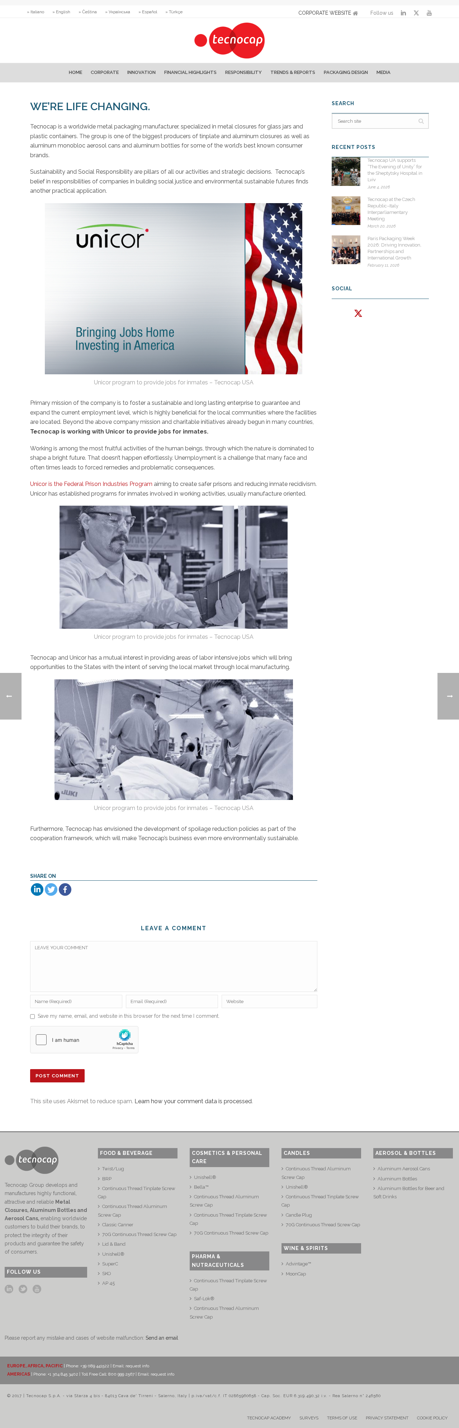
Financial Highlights (190, 72)
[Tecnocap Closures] (229, 40)
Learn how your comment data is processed (193, 1101)
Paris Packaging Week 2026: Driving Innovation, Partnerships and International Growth (394, 248)
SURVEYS (308, 1417)
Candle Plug (299, 1215)
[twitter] (23, 1289)
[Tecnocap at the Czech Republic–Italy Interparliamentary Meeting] (346, 210)
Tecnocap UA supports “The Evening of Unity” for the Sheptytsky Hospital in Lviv (395, 170)
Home (75, 72)
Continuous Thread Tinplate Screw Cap (136, 1192)
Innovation (141, 72)
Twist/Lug (113, 1168)
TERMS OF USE (342, 1417)
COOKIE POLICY (432, 1417)
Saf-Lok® (204, 1298)
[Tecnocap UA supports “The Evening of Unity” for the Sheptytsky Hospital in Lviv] (346, 171)
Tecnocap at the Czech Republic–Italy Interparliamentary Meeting (391, 209)
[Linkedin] (37, 889)
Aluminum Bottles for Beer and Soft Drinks (408, 1192)
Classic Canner (117, 1224)
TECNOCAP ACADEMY (269, 1417)
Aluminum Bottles (397, 1178)
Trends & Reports (292, 72)
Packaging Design (346, 72)
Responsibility (243, 72)
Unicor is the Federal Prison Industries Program (91, 484)
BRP (107, 1178)
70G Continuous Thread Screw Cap (139, 1234)
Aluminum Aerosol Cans (404, 1168)
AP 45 (108, 1283)
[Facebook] (65, 889)
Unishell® (113, 1254)
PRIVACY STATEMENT (387, 1417)
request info (137, 1365)
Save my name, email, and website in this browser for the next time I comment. (128, 1016)
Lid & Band (114, 1244)
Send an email (162, 1338)
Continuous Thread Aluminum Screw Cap (132, 1210)
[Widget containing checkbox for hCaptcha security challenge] (84, 1039)
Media (384, 72)
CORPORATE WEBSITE (324, 13)
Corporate (105, 72)
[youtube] (37, 1289)
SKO (106, 1273)
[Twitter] (51, 889)
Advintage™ (298, 1264)
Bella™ (201, 1187)
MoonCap (296, 1274)
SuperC (110, 1264)
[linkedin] (9, 1289)
